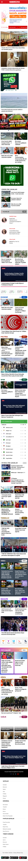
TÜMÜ (24, 211)
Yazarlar (5, 806)
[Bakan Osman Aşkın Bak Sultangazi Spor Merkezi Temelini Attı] (14, 406)
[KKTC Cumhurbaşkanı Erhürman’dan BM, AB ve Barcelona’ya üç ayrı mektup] (7, 682)
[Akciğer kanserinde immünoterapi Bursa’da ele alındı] (20, 735)
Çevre (4, 839)
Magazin (5, 796)
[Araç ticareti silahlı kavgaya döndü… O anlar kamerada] (5, 195)
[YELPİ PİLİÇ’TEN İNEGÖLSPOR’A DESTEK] (20, 489)
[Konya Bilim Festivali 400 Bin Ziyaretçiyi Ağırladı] (20, 523)
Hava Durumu (6, 831)
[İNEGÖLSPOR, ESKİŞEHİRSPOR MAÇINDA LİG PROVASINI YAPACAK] (7, 504)
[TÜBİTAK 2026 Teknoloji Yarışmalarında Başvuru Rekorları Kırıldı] (7, 523)
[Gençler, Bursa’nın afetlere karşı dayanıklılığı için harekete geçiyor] (14, 38)
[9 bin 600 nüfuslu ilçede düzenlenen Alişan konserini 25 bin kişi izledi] (14, 623)
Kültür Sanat (5, 844)
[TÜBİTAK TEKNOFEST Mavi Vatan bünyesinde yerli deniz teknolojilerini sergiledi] (14, 544)
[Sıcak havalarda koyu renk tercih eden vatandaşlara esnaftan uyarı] (20, 604)
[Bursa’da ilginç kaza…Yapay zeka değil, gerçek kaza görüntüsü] (20, 583)
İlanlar (4, 789)
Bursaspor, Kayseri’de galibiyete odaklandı (10, 27)
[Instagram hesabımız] (15, 774)
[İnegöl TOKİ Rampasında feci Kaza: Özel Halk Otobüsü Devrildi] (7, 583)
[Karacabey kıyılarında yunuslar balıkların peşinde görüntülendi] (14, 100)
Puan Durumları (6, 822)
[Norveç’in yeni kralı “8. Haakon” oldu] (14, 704)
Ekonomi (5, 787)
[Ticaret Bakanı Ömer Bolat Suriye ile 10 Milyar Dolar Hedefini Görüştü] (14, 322)
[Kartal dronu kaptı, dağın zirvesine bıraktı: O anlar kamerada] (20, 655)
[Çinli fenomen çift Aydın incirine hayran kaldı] (7, 604)
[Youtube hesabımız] (18, 774)
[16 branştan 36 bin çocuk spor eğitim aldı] (7, 489)
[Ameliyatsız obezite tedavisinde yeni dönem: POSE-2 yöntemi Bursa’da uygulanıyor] (14, 59)
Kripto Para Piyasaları (7, 815)
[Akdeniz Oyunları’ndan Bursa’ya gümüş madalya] (20, 504)
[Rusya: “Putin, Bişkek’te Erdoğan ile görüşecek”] (20, 682)
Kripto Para (5, 826)
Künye (4, 809)
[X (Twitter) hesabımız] (13, 774)
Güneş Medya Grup (18, 852)
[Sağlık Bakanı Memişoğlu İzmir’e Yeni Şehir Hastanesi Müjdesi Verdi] (14, 757)
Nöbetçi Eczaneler (7, 829)
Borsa (4, 811)
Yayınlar (5, 824)
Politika (4, 793)
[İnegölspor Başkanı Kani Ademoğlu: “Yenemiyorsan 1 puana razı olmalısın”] (5, 469)
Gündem (5, 784)
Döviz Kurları (5, 813)
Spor (4, 791)
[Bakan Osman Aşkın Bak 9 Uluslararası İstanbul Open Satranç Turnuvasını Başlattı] (20, 385)
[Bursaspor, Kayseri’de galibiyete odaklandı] (5, 201)
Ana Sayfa (5, 804)
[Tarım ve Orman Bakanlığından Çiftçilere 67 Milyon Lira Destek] (20, 302)
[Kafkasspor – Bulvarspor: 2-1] (5, 475)
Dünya (4, 798)
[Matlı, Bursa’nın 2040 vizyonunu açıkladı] (5, 207)
